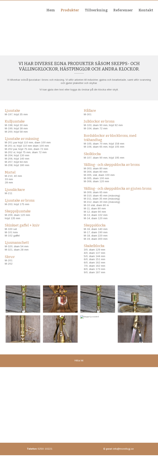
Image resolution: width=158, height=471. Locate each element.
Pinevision (86, 463)
